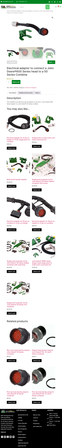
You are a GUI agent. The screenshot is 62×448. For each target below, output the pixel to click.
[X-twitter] (52, 2)
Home (8, 11)
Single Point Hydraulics (23, 443)
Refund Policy (36, 423)
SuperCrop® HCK (22, 445)
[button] (60, 6)
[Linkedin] (55, 2)
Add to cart (16, 82)
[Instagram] (57, 2)
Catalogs (20, 417)
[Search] (48, 7)
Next (50, 62)
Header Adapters (22, 434)
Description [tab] (12, 93)
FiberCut (20, 431)
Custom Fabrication (22, 423)
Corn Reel (20, 420)
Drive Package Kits (22, 429)
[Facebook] (60, 2)
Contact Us (35, 417)
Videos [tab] (37, 93)
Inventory (35, 420)
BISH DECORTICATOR (23, 414)
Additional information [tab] (26, 93)
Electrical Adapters (16, 11)
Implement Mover (22, 437)
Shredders (20, 440)
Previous (13, 62)
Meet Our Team (36, 414)
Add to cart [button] (11, 148)
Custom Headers (22, 426)
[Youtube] (49, 2)
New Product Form (37, 426)
